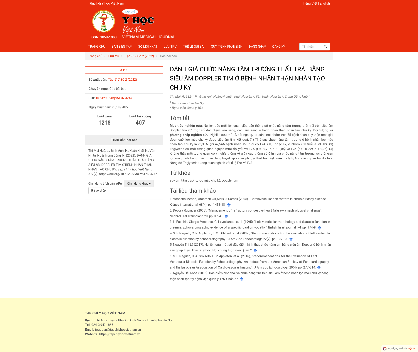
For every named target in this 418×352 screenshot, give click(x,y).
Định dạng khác (138, 183)
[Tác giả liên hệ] (196, 95)
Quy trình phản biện (226, 46)
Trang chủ (96, 46)
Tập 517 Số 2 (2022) (139, 56)
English (325, 3)
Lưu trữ (170, 46)
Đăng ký (278, 46)
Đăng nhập (257, 46)
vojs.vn (412, 348)
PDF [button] (125, 70)
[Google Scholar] (228, 205)
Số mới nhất (147, 46)
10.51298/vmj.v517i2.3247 (114, 98)
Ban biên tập (122, 46)
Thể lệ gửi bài (193, 46)
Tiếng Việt (310, 3)
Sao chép (99, 190)
